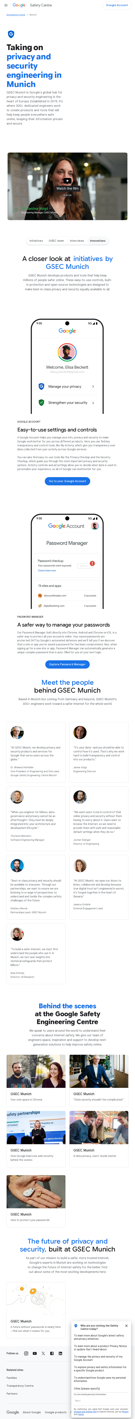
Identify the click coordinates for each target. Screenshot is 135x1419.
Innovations (98, 241)
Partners (12, 1393)
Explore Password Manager (67, 664)
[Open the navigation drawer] (6, 5)
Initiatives (36, 241)
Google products (56, 1412)
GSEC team (56, 241)
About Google (32, 1412)
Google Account (117, 5)
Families (12, 1378)
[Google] (13, 1412)
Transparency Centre (20, 1386)
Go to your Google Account (67, 481)
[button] (67, 186)
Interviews (77, 241)
